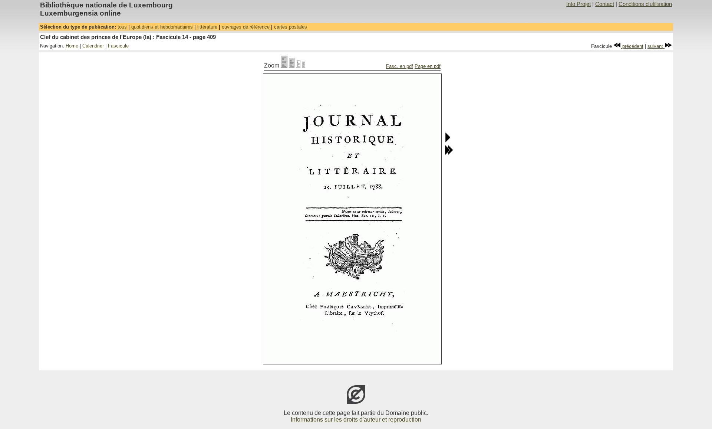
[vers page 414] (448, 153)
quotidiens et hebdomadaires (162, 27)
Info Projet (578, 4)
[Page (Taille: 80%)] (291, 65)
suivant (656, 46)
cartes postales (290, 27)
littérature (207, 27)
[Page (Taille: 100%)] (284, 65)
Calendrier (93, 46)
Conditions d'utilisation (645, 4)
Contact (604, 4)
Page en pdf (428, 66)
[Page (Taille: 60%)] (298, 65)
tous (122, 27)
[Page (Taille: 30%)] (303, 65)
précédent (632, 46)
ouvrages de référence (246, 27)
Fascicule (118, 46)
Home (72, 46)
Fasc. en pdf (399, 66)
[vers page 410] (447, 141)
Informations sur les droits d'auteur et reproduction (356, 419)
